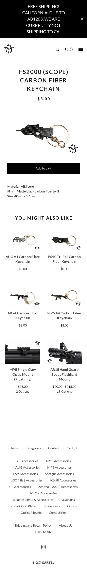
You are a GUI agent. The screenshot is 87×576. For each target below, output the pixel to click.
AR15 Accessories (58, 461)
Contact (53, 448)
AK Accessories (27, 461)
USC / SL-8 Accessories (27, 480)
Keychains (68, 499)
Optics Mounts (31, 512)
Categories (33, 448)
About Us (65, 525)
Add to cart (43, 168)
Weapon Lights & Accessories (32, 499)
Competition (58, 512)
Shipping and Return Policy (33, 525)
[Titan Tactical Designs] (8, 49)
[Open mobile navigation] (81, 49)
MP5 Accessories (59, 467)
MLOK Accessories (43, 493)
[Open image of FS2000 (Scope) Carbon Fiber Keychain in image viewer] (43, 132)
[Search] (57, 49)
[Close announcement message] (82, 19)
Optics (72, 506)
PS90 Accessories (25, 474)
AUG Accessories (27, 467)
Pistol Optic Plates (24, 506)
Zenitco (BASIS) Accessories (58, 487)
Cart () (72, 448)
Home (14, 448)
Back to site (43, 532)
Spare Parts (52, 506)
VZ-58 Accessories (63, 480)
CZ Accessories (20, 487)
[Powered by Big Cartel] (43, 563)
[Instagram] (43, 547)
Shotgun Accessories (59, 474)
